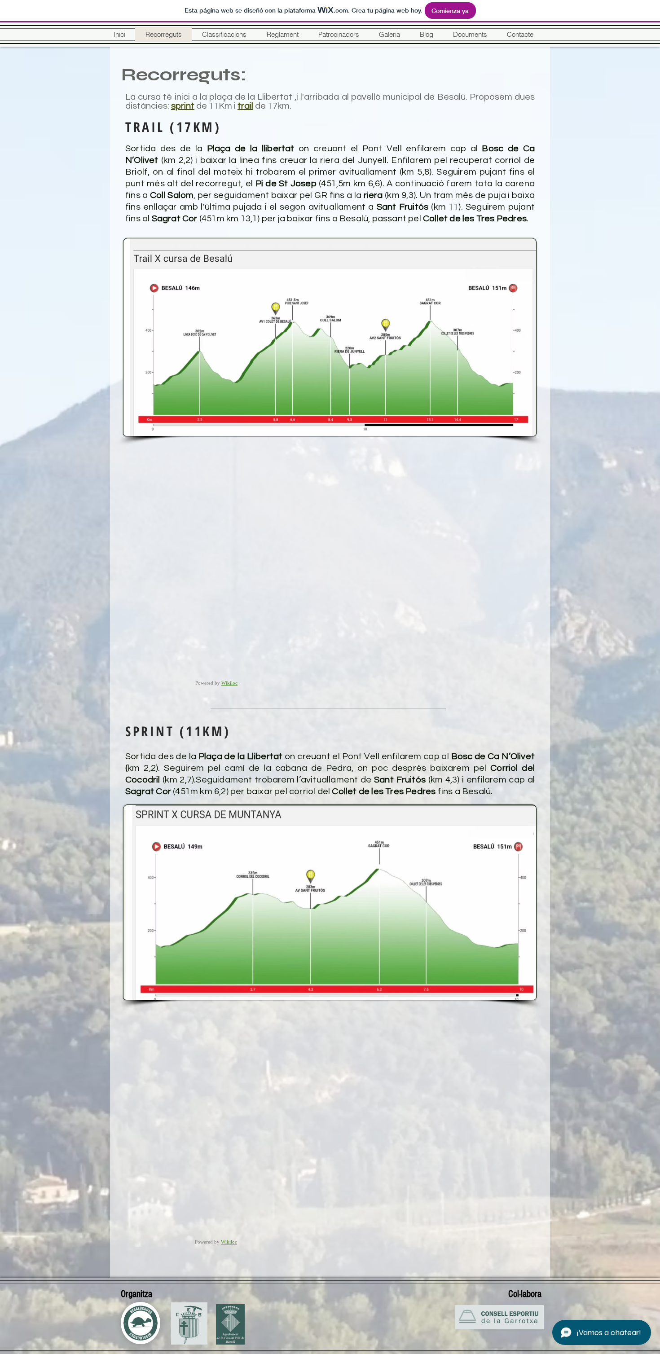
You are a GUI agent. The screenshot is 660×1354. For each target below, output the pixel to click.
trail (245, 105)
